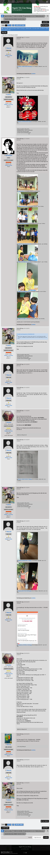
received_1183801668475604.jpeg (25, 66)
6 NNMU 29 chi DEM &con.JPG (23, 291)
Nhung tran (9, 48)
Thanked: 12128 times (8, 104)
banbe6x (9, 94)
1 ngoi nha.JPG (21, 191)
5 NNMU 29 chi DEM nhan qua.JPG (24, 261)
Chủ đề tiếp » (45, 22)
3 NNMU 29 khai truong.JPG (23, 223)
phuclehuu (33, 73)
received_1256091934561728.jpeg (25, 479)
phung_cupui (41, 16)
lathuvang (9, 744)
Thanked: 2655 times (8, 430)
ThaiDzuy (37, 16)
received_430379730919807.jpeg (24, 590)
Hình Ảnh (4, 32)
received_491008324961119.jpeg (24, 560)
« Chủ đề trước (5, 22)
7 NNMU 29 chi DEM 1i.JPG (23, 318)
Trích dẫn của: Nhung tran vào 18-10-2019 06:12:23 (25, 334)
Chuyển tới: (30, 837)
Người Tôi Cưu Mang (5, 852)
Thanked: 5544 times (8, 754)
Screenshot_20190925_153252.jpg (25, 644)
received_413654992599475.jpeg (24, 121)
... (11, 25)
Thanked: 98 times (8, 165)
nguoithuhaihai (9, 155)
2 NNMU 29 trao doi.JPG (22, 206)
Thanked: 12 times (8, 55)
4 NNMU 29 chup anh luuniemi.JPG (24, 243)
